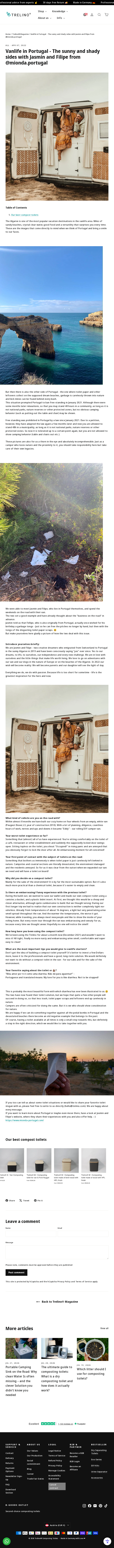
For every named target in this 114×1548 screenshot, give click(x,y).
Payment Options (10, 1470)
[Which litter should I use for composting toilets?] (92, 1349)
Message (9, 1242)
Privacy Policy (64, 1281)
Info (60, 18)
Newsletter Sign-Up (14, 1478)
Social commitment (33, 1462)
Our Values (32, 1450)
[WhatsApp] (7, 1541)
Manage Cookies (56, 1470)
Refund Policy (55, 1460)
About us (43, 18)
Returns (9, 1463)
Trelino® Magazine (20, 34)
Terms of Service (84, 1281)
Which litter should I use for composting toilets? (91, 1373)
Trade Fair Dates (35, 1478)
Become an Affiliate (75, 1468)
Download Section (11, 1491)
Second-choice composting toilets (23, 1511)
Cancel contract (53, 1486)
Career (30, 1473)
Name (8, 1228)
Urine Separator (99, 1471)
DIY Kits (95, 1465)
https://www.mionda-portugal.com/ (25, 1120)
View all (104, 1328)
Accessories (97, 1477)
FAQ (7, 1484)
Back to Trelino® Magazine (59, 1301)
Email (60, 1228)
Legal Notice (54, 1450)
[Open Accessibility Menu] (107, 1541)
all (7, 45)
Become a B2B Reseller (77, 1455)
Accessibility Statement (54, 1477)
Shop (41, 11)
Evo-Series (96, 1459)
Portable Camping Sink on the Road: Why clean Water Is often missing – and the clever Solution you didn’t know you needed (21, 1381)
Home (8, 34)
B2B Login (75, 1461)
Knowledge (59, 11)
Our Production (35, 1455)
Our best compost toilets (25, 214)
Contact (10, 1453)
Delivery (10, 1458)
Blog (29, 1468)
